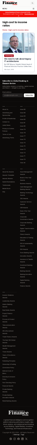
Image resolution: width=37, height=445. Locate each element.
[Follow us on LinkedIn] (22, 439)
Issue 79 (22, 129)
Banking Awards (25, 271)
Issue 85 (22, 109)
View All (22, 162)
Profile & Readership (9, 118)
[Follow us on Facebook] (18, 439)
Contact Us (5, 122)
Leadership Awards (8, 301)
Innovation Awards (26, 256)
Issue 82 (22, 119)
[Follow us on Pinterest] (11, 439)
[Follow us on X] (26, 439)
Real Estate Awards (8, 310)
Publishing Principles (8, 361)
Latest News (6, 125)
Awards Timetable (8, 175)
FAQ (3, 192)
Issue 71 (22, 156)
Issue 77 (22, 136)
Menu (4, 8)
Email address (6, 92)
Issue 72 (22, 152)
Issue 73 (22, 149)
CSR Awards (24, 207)
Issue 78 (22, 132)
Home (4, 30)
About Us (5, 109)
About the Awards (8, 172)
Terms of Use (6, 134)
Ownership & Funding (9, 364)
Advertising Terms (8, 137)
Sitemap (16, 434)
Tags (22, 434)
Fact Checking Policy (9, 382)
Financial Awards (7, 386)
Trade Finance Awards (9, 337)
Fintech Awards (25, 234)
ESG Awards (24, 249)
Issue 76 (22, 139)
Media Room (6, 188)
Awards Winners (7, 178)
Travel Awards (7, 352)
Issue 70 (22, 159)
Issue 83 (22, 116)
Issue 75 (22, 142)
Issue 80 (22, 126)
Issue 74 (22, 146)
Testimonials (6, 185)
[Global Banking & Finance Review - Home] (10, 3)
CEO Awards (24, 198)
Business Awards (25, 183)
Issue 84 (22, 112)
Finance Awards (25, 286)
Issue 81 (22, 122)
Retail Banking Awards (9, 401)
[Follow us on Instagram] (14, 439)
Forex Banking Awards (27, 252)
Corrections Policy (8, 367)
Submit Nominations (8, 182)
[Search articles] (32, 3)
